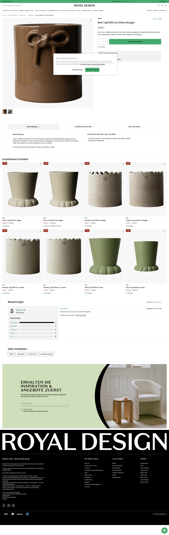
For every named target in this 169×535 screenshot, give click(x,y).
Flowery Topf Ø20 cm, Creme (55, 287)
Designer (87, 482)
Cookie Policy (88, 479)
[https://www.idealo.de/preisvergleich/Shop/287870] (27, 514)
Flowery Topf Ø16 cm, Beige (95, 220)
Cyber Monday (144, 479)
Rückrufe (87, 486)
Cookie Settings (77, 69)
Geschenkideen (144, 468)
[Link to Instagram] (8, 505)
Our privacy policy (85, 64)
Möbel (114, 463)
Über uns (87, 463)
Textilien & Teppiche (118, 472)
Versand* (87, 468)
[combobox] (163, 1)
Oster (141, 465)
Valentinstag (144, 463)
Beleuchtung (116, 468)
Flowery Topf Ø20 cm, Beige (136, 220)
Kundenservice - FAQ (90, 465)
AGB (85, 472)
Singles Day (143, 475)
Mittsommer (143, 472)
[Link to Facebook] (3, 505)
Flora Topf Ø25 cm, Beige (53, 220)
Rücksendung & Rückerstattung (93, 470)
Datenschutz (88, 475)
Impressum (87, 477)
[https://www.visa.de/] (6, 514)
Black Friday (143, 477)
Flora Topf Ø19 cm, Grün (94, 287)
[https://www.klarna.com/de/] (20, 514)
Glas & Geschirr (116, 470)
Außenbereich (116, 477)
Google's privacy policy (98, 64)
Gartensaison (144, 470)
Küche (114, 475)
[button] (163, 1)
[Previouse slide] (6, 63)
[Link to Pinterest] (13, 505)
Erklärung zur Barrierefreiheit (92, 484)
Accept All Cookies (92, 70)
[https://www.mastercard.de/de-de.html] (12, 514)
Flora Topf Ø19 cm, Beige (11, 220)
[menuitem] (6, 10)
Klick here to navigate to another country (14, 473)
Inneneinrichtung (117, 465)
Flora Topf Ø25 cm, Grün (135, 287)
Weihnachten (144, 482)
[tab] (33, 126)
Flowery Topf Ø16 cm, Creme (13, 287)
